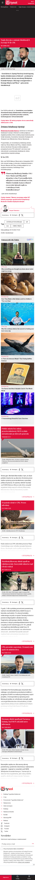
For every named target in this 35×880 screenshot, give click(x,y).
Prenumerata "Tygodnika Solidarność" (13, 800)
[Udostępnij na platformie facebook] (19, 215)
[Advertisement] (17, 23)
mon (7, 226)
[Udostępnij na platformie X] (22, 215)
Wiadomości (13, 6)
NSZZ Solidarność (31, 2)
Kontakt (5, 815)
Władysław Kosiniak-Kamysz (10, 131)
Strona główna (4, 6)
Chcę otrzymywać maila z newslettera (13, 849)
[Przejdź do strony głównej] (11, 2)
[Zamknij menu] (2, 2)
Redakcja (5, 809)
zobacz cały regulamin (24, 862)
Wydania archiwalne (8, 812)
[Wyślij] (32, 843)
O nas (4, 797)
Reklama (5, 820)
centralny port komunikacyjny (14, 222)
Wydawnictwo (7, 803)
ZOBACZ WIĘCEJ (17, 226)
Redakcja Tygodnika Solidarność (11, 794)
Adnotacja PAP (7, 818)
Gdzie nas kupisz (7, 806)
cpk (27, 222)
